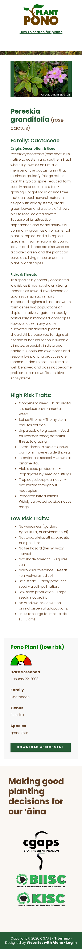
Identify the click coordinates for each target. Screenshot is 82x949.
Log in (71, 942)
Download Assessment (40, 747)
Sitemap (62, 938)
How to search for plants (41, 32)
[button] (41, 42)
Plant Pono (41, 14)
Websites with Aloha (45, 942)
